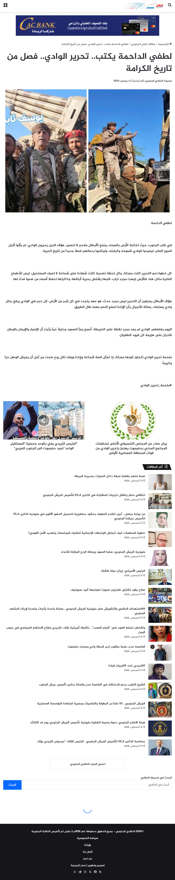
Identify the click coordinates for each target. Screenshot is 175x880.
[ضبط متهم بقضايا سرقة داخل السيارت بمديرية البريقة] (160, 482)
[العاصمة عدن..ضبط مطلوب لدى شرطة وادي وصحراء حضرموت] (160, 653)
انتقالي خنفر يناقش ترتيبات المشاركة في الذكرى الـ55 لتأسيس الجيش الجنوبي (94, 495)
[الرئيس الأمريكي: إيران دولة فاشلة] (160, 577)
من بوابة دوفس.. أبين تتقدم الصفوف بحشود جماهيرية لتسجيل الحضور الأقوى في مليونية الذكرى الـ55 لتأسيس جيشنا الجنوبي (79, 516)
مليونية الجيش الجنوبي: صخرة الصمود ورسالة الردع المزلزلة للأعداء (103, 552)
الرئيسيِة (163, 44)
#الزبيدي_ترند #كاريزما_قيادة (126, 665)
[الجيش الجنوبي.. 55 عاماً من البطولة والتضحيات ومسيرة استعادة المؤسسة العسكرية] (160, 710)
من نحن (87, 858)
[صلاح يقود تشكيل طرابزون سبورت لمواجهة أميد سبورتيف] (160, 596)
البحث (12, 784)
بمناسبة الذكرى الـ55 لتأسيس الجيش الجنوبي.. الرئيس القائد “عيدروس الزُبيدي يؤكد (91, 741)
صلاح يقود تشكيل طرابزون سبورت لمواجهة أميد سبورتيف (108, 589)
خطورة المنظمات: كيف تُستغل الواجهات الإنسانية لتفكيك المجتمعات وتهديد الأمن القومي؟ (86, 533)
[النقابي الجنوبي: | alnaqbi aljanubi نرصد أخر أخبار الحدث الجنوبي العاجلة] (144, 6)
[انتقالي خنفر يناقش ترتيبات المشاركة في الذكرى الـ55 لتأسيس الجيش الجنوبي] (160, 501)
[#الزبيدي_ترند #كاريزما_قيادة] (160, 672)
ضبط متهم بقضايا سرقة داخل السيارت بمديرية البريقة (109, 476)
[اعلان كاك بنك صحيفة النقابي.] (87, 26)
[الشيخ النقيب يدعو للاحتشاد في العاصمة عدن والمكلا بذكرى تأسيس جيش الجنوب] (160, 691)
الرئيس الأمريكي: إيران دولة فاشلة (123, 570)
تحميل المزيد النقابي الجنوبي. (87, 764)
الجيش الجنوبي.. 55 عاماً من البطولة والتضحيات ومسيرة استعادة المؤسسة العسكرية (91, 703)
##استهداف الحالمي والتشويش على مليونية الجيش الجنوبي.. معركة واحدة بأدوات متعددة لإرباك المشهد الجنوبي (77, 611)
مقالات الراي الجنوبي (143, 44)
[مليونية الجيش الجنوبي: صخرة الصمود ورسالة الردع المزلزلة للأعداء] (160, 558)
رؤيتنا (87, 845)
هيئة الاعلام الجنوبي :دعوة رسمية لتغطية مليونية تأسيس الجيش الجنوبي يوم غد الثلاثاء (87, 722)
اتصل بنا (87, 852)
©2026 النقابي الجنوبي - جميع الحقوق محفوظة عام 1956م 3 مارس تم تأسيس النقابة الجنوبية (87, 831)
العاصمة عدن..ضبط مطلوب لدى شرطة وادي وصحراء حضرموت (106, 646)
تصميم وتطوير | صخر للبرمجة (88, 865)
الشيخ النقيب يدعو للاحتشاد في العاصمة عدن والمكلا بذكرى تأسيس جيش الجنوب (92, 684)
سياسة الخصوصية (87, 838)
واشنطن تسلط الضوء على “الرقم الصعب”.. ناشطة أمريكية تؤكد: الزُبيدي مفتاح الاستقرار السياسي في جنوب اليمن (75, 630)
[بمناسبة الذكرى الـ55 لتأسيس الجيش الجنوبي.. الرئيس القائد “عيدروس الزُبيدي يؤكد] (160, 747)
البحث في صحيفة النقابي (156, 777)
